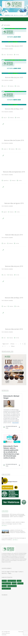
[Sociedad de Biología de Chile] (13, 4)
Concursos (5, 511)
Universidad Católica (6, 588)
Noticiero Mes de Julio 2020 (14, 46)
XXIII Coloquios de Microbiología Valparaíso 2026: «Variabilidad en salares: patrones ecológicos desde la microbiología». (17, 515)
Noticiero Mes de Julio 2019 (14, 235)
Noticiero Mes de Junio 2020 (14, 77)
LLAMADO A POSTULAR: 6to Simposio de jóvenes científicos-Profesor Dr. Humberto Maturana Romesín (17, 531)
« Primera (12, 343)
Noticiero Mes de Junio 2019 (14, 266)
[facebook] (25, 11)
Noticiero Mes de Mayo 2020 (14, 109)
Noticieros (11, 54)
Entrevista (14, 583)
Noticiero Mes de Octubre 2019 (14, 140)
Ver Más (17, 54)
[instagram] (21, 11)
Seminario (4, 586)
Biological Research (12, 580)
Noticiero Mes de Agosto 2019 (14, 203)
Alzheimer (4, 580)
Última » (13, 346)
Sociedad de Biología (12, 586)
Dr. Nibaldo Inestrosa (6, 583)
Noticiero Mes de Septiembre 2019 (14, 172)
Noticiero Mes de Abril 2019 (14, 329)
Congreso (19, 580)
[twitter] (23, 11)
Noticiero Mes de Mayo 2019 (14, 298)
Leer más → (4, 525)
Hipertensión (20, 583)
